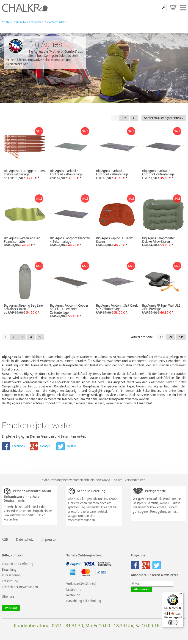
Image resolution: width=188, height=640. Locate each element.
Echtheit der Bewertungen (20, 587)
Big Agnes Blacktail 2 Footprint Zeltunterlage (112, 174)
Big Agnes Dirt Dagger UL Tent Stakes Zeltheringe (25, 174)
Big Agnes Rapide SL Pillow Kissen (114, 242)
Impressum (49, 539)
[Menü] (180, 594)
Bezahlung (9, 569)
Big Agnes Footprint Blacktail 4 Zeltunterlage (70, 242)
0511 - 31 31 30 (67, 625)
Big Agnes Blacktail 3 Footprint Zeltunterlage (66, 174)
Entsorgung (10, 581)
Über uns (8, 596)
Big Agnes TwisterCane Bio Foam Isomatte (22, 242)
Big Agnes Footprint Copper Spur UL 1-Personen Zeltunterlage (69, 311)
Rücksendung (11, 575)
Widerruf (11, 608)
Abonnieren (141, 589)
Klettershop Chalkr (25, 7)
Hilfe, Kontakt (12, 555)
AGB (5, 539)
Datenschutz (24, 539)
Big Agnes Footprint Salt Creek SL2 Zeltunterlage (117, 309)
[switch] (172, 622)
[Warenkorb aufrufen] (173, 7)
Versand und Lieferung (17, 564)
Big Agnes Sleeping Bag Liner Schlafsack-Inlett (24, 309)
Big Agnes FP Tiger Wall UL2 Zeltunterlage (161, 309)
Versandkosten (135, 480)
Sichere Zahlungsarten (83, 555)
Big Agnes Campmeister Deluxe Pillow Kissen (158, 242)
